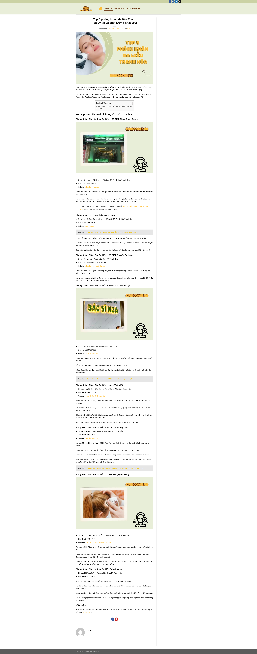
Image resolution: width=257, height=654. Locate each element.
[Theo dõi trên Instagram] (173, 1)
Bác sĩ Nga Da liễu (91, 353)
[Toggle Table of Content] (130, 103)
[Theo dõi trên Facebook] (170, 1)
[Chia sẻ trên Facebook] (112, 619)
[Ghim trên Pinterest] (116, 619)
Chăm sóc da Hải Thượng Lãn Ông (98, 542)
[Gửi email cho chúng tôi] (179, 1)
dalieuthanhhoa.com (92, 187)
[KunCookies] (86, 8)
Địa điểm (118, 9)
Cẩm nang (108, 9)
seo (128, 28)
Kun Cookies (86, 612)
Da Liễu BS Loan (92, 438)
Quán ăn (136, 9)
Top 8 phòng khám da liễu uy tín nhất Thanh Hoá (115, 106)
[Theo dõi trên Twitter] (176, 1)
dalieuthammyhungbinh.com (95, 266)
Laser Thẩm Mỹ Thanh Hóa (95, 396)
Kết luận (101, 109)
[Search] (100, 8)
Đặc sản (127, 9)
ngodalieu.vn (89, 226)
